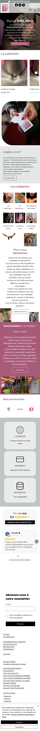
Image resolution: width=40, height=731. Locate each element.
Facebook (7, 696)
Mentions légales (9, 662)
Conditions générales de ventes (14, 664)
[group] (20, 79)
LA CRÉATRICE (8, 637)
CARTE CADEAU (9, 693)
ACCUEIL (6, 634)
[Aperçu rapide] (14, 73)
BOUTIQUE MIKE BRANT (12, 668)
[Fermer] (37, 707)
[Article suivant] (36, 72)
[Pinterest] (19, 5)
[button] (35, 10)
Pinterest (7, 699)
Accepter (19, 722)
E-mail (8, 604)
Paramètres (19, 727)
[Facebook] (16, 5)
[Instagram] (23, 5)
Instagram (7, 701)
